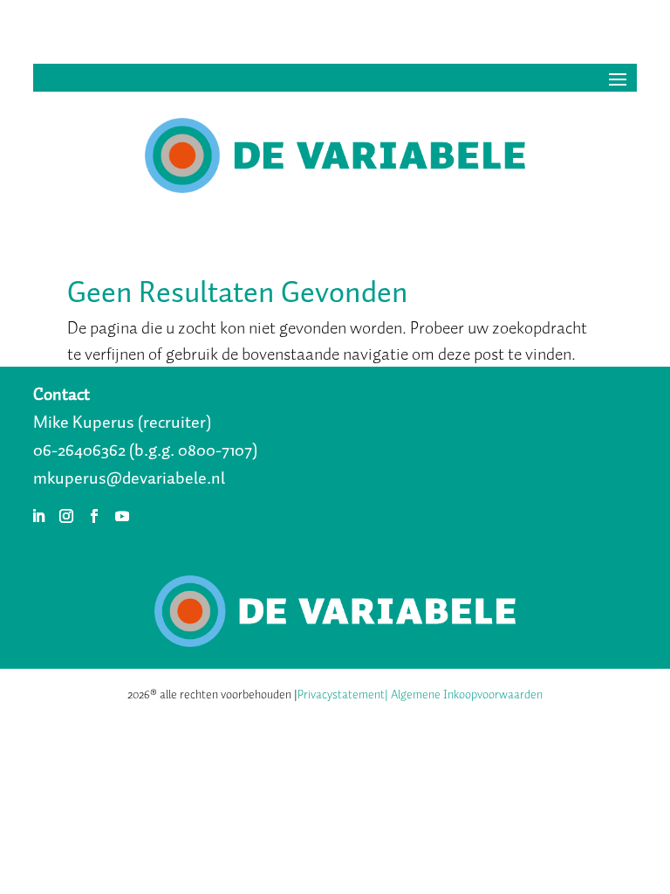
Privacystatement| (342, 694)
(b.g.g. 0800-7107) (193, 450)
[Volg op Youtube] (122, 516)
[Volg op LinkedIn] (38, 516)
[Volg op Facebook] (94, 516)
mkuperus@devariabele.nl (129, 477)
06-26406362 (79, 450)
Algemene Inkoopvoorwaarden (467, 694)
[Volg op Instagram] (66, 516)
